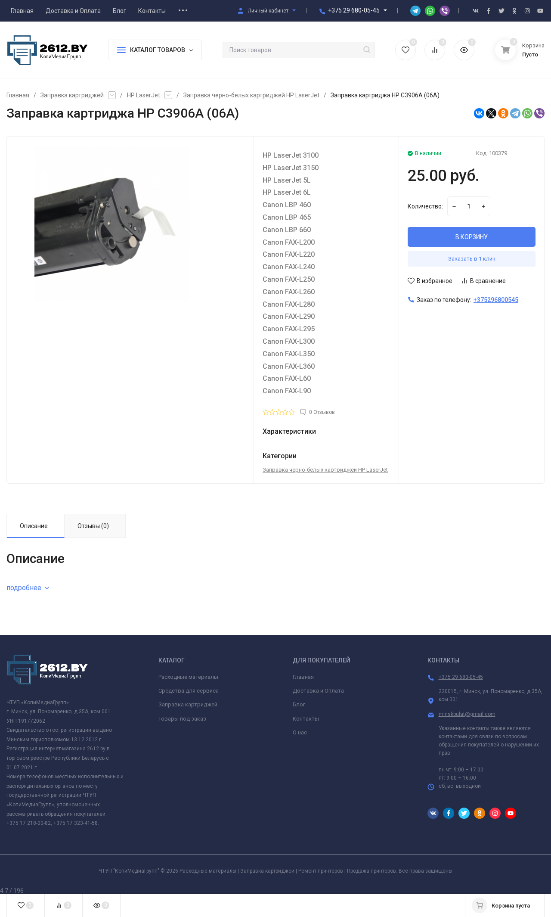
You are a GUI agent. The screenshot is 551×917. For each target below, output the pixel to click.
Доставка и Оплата (318, 690)
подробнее (23, 588)
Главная (17, 95)
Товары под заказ (182, 718)
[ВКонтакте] (479, 113)
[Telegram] (515, 113)
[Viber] (539, 113)
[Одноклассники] (503, 113)
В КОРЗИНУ (471, 236)
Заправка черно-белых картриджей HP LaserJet (251, 95)
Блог (299, 704)
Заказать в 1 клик (471, 258)
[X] (491, 113)
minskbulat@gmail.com (467, 714)
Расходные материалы (188, 677)
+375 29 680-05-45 (354, 10)
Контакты (306, 718)
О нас (300, 732)
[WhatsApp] (527, 113)
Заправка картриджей (72, 95)
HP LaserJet (143, 95)
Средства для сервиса (188, 690)
